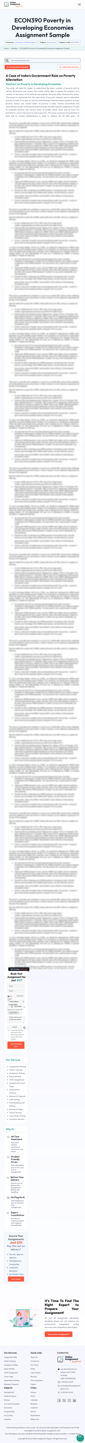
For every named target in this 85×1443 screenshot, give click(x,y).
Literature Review (16, 1119)
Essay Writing (15, 1076)
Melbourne (35, 1419)
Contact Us (35, 1361)
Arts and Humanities (11, 1404)
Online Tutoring (15, 1070)
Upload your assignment (15, 1009)
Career (33, 1384)
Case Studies (36, 1373)
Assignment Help (10, 1357)
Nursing (7, 1400)
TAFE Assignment (16, 1080)
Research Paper (16, 1109)
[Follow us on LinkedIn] (74, 1400)
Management (9, 1392)
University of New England (25, 42)
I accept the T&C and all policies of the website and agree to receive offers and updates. (17, 1030)
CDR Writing (14, 1099)
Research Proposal (17, 1096)
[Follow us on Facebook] (59, 1400)
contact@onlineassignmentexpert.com (70, 1387)
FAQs (33, 1369)
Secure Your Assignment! (58, 1334)
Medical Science (10, 1396)
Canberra (34, 1408)
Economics (51, 42)
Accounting (8, 1415)
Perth (33, 1396)
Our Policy (34, 1365)
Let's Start (16, 1279)
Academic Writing (17, 1073)
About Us (34, 1357)
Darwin (33, 1411)
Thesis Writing (15, 1112)
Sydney (33, 1392)
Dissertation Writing (11, 1380)
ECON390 (75, 42)
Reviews (34, 1376)
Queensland (35, 1415)
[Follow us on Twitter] (64, 1400)
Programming (9, 1411)
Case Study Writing (17, 1116)
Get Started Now (16, 1045)
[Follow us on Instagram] (69, 1400)
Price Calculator (37, 1380)
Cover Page (8, 1376)
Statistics (7, 1419)
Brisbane (34, 1404)
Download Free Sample (18, 67)
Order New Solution (70, 67)
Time (14, 1004)
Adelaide (34, 1400)
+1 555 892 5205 (66, 1382)
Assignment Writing (17, 1066)
